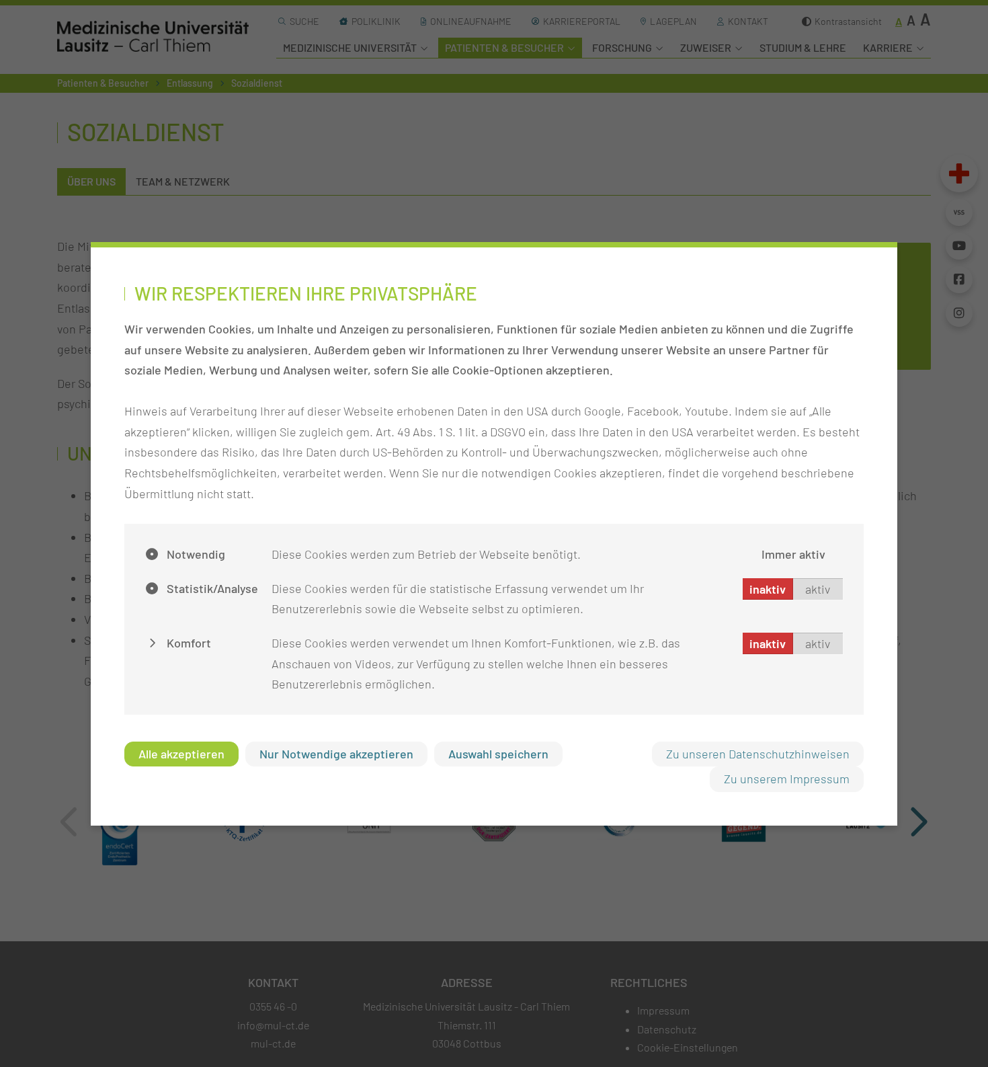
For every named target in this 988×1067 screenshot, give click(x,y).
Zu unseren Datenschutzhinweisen (758, 753)
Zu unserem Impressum (787, 778)
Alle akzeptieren (181, 753)
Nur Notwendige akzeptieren (336, 753)
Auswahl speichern (498, 753)
